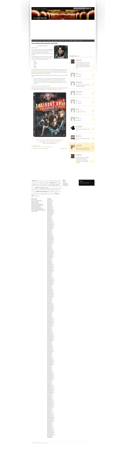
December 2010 (50, 417)
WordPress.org (66, 185)
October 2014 (50, 362)
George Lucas (39, 189)
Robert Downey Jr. (38, 193)
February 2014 (50, 372)
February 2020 (50, 290)
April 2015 (49, 356)
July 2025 (49, 215)
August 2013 (50, 379)
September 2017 (50, 324)
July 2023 (49, 244)
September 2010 (50, 420)
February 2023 (50, 250)
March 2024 (50, 234)
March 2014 (50, 370)
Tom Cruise (53, 193)
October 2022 (50, 254)
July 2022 (49, 258)
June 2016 (49, 342)
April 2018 (49, 316)
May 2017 (49, 329)
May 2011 (49, 411)
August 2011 (50, 407)
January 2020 (50, 291)
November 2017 (50, 322)
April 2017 (49, 330)
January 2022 (50, 265)
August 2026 (50, 200)
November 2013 (50, 375)
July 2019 (49, 298)
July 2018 (49, 312)
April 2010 (49, 426)
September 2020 (50, 283)
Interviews (48, 40)
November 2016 (50, 336)
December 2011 (50, 402)
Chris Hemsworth (47, 185)
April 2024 (49, 233)
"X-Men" (48, 184)
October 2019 (50, 295)
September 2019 (50, 296)
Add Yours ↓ (77, 56)
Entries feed (65, 182)
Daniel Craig (33, 188)
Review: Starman (34, 211)
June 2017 (49, 328)
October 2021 (50, 269)
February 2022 (50, 264)
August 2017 (50, 325)
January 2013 (50, 387)
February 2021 (50, 278)
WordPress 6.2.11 (46, 442)
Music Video (50, 191)
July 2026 (49, 201)
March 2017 (50, 331)
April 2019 (49, 302)
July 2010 (49, 423)
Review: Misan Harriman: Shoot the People (38, 209)
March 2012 (50, 399)
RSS (92, 8)
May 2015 (49, 355)
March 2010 (50, 427)
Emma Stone (55, 188)
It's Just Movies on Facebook (85, 182)
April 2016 (49, 344)
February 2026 (50, 207)
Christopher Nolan (54, 185)
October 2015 (50, 349)
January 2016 (50, 348)
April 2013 (49, 383)
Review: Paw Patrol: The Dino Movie (38, 205)
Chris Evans (42, 185)
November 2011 (50, 404)
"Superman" (52, 183)
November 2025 (50, 211)
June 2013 (49, 381)
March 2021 (50, 277)
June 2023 (49, 245)
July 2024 (49, 230)
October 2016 (50, 337)
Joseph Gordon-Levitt (56, 189)
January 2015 (50, 359)
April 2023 (49, 247)
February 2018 (50, 318)
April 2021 (49, 276)
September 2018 (50, 310)
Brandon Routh (37, 185)
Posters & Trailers (61, 40)
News (52, 40)
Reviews (66, 40)
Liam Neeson (34, 191)
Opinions (56, 40)
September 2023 (50, 241)
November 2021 (50, 267)
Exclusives (40, 40)
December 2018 (50, 307)
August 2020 (50, 284)
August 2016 (50, 340)
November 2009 (50, 432)
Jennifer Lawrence (44, 189)
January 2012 (50, 401)
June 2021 (49, 273)
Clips (33, 40)
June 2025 (49, 217)
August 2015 (50, 352)
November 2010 (50, 418)
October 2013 (50, 376)
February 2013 (50, 386)
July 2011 (49, 408)
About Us (38, 8)
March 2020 (50, 289)
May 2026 (49, 204)
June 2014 (49, 367)
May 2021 (49, 275)
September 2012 (50, 392)
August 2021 (50, 271)
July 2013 (49, 380)
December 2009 (50, 431)
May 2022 (49, 260)
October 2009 (50, 433)
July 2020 (49, 285)
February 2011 (50, 414)
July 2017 (49, 327)
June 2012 (49, 395)
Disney (46, 188)
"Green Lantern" (51, 181)
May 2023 (49, 246)
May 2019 (49, 301)
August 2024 (50, 228)
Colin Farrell (60, 185)
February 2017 (50, 333)
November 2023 (50, 239)
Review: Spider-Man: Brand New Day (38, 208)
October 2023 (50, 240)
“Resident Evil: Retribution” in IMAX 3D (55, 89)
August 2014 (50, 365)
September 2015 (50, 350)
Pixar (34, 193)
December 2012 (50, 388)
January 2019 (50, 305)
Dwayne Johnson (51, 188)
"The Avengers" (58, 182)
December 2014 (50, 360)
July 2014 (49, 366)
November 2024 (50, 225)
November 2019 (50, 294)
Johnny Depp (50, 189)
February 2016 (50, 347)
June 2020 (49, 286)
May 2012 (49, 397)
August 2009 (50, 436)
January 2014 (50, 373)
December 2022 (50, 252)
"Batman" (34, 181)
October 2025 (50, 212)
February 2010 (50, 428)
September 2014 (50, 363)
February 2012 (50, 400)
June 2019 (49, 299)
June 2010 (49, 424)
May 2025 (49, 218)
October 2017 (50, 323)
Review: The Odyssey (35, 202)
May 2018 (49, 315)
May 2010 (49, 425)
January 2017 (50, 334)
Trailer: (63, 148)
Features (44, 40)
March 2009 (50, 437)
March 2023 (50, 249)
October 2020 (50, 282)
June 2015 (49, 354)
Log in (65, 181)
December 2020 (50, 279)
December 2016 (50, 335)
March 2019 (50, 303)
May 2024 (49, 232)
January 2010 (50, 430)
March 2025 (50, 220)
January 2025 (50, 222)
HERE (49, 86)
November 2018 (50, 308)
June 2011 (49, 410)
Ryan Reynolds (44, 193)
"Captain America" (40, 181)
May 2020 (49, 288)
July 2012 (49, 394)
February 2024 (50, 236)
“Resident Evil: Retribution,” (45, 70)
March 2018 (50, 317)
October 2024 (50, 226)
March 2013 (50, 385)
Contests (36, 40)
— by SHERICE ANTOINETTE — (42, 45)
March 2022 (50, 263)
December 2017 (50, 321)
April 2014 (49, 369)
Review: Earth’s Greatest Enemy (37, 200)
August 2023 (50, 243)
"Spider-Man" (42, 182)
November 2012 (50, 389)
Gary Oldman (60, 188)
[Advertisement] (63, 3)
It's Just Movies (40, 18)
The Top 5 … (81, 40)
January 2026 (50, 208)
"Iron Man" (33, 182)
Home (34, 8)
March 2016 (50, 346)
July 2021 (49, 272)
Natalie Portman (56, 191)
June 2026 (49, 202)
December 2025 (50, 209)
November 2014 (50, 361)
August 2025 (50, 214)
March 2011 (50, 413)
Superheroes (76, 40)
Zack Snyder (37, 196)
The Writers (44, 8)
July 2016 (49, 341)
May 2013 (49, 382)
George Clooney (34, 189)
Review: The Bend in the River (37, 207)
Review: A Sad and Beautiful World (37, 204)
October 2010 (50, 419)
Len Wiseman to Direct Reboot (40, 148)
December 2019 (50, 292)
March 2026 (50, 206)
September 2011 (50, 406)
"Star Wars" (46, 182)
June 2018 (49, 314)
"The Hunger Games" (35, 184)
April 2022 (49, 262)
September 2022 (50, 256)
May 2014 (49, 368)
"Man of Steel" (37, 182)
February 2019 (50, 304)
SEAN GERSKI (78, 145)
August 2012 (50, 393)
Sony (39, 145)
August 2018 (50, 311)
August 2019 (50, 297)
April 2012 (49, 398)
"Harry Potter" (58, 181)
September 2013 (50, 378)
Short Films (71, 40)
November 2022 (50, 253)
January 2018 (50, 320)
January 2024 (50, 237)
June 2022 (49, 259)
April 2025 (49, 219)
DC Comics (39, 187)
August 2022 (50, 257)
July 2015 (49, 353)
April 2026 (49, 205)
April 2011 (49, 412)
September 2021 (50, 270)
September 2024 (50, 227)
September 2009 (50, 434)
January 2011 (50, 415)
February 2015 (50, 357)
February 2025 (50, 221)
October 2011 (50, 405)
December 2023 (50, 238)
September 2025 (50, 213)
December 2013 (50, 374)
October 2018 (50, 309)
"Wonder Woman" (44, 184)
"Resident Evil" (35, 145)
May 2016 (49, 343)
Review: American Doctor (36, 206)
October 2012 (50, 391)
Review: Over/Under (35, 201)
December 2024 (50, 224)
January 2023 (50, 251)
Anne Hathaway (53, 184)
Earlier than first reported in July (37, 49)
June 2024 (49, 231)
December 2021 (50, 266)
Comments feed (66, 184)
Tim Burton (49, 193)
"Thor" (40, 184)
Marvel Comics (41, 191)
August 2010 (50, 421)
